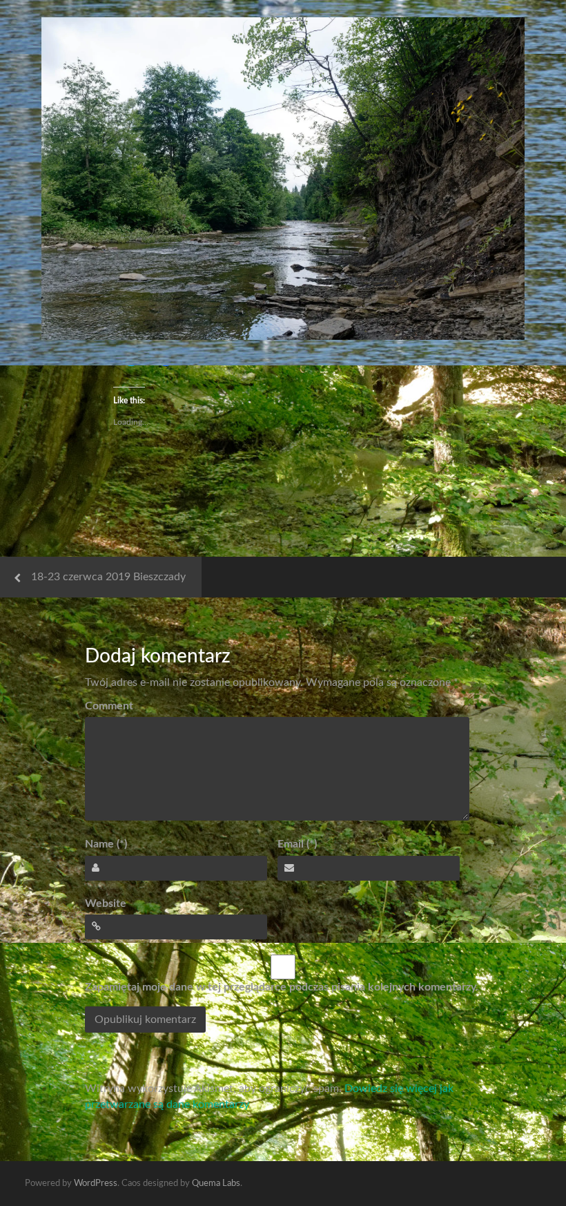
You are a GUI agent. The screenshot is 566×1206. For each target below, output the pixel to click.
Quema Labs (216, 1183)
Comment (109, 705)
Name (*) (106, 844)
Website (105, 903)
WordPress (95, 1183)
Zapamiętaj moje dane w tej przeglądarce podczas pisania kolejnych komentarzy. (281, 987)
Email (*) (297, 844)
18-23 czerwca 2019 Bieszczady (108, 576)
